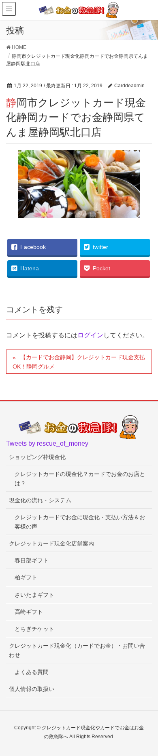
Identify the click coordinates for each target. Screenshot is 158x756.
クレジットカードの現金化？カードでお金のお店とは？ (80, 478)
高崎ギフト (29, 612)
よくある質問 (32, 672)
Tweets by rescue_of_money (47, 443)
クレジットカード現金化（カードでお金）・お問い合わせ (77, 650)
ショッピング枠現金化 (37, 457)
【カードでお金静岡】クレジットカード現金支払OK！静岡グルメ (79, 362)
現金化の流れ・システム (40, 500)
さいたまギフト (34, 595)
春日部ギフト (32, 560)
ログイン (90, 335)
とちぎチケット (34, 628)
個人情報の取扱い (31, 689)
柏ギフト (26, 577)
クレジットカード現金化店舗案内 (51, 543)
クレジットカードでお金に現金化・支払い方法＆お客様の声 (80, 522)
